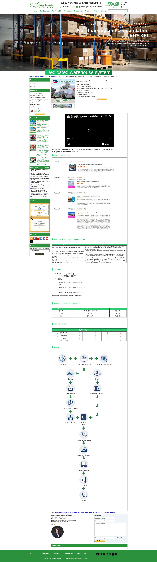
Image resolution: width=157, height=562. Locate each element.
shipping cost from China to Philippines (66, 512)
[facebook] (44, 238)
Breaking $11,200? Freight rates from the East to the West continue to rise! (40, 192)
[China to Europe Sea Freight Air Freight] (78, 42)
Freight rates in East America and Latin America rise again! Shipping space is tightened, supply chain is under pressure (40, 170)
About (103, 11)
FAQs (56, 553)
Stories (88, 11)
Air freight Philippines (109, 512)
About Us (33, 553)
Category (36, 76)
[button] (155, 44)
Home (34, 11)
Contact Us (68, 553)
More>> (47, 167)
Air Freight (56, 11)
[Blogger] (31, 238)
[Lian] (31, 111)
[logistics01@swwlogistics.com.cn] (52, 524)
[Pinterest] (47, 238)
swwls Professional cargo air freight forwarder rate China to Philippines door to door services (42, 120)
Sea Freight (44, 11)
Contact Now (40, 114)
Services (67, 11)
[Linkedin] (40, 238)
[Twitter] (31, 241)
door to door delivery (96, 512)
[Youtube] (37, 238)
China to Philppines (52, 76)
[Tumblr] (34, 238)
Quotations (78, 11)
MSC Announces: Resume (38, 196)
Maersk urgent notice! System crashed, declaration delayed (39, 187)
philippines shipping (84, 512)
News (96, 11)
